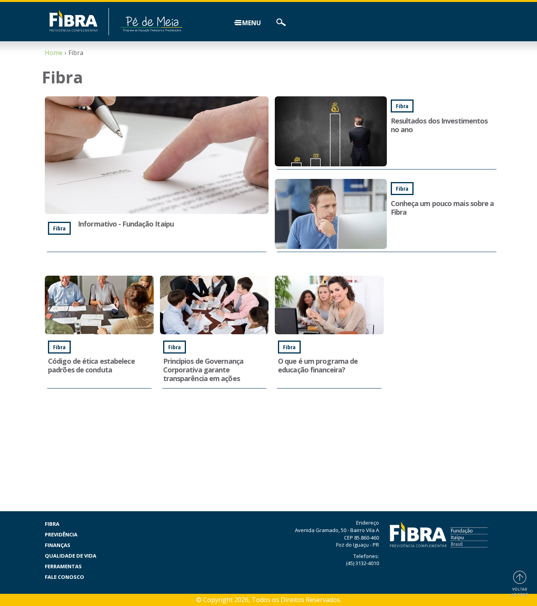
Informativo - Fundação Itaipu (126, 223)
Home (54, 52)
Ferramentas (63, 566)
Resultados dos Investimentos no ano (439, 125)
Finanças (57, 545)
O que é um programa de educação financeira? (318, 365)
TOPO (520, 584)
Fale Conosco (64, 576)
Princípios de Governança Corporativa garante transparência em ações (203, 370)
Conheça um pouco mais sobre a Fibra (442, 207)
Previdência (61, 534)
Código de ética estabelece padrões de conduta (91, 365)
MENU (251, 23)
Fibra (52, 523)
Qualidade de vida (70, 555)
